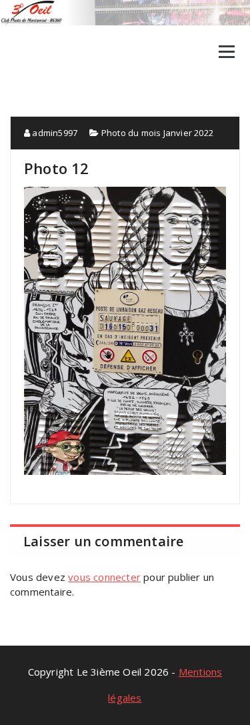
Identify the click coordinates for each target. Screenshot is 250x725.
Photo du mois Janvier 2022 (157, 133)
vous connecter (104, 577)
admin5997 (53, 133)
